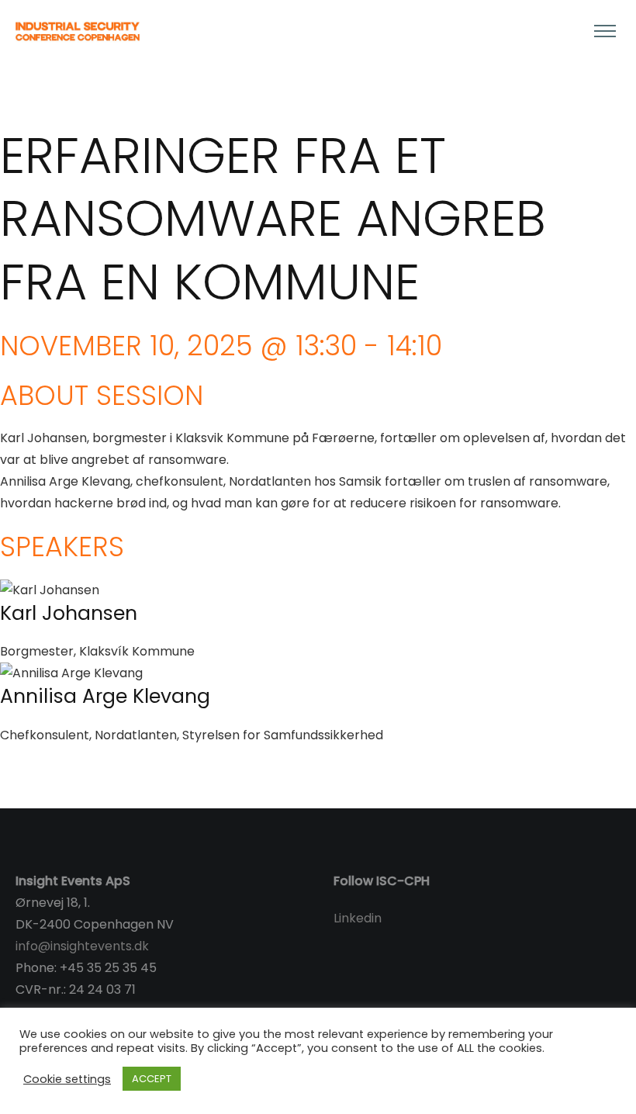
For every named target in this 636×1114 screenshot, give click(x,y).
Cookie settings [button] (67, 1079)
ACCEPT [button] (151, 1078)
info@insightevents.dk (82, 946)
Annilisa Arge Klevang (105, 696)
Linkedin (358, 918)
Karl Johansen (68, 613)
